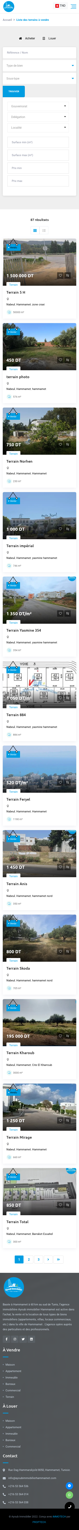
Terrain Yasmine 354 (23, 630)
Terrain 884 (16, 714)
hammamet (39, 389)
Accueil (7, 20)
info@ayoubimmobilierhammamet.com (32, 1478)
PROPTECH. (39, 1522)
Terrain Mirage (19, 1137)
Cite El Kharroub (42, 1065)
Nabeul (10, 304)
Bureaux (10, 1384)
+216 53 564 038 (18, 1502)
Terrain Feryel (18, 799)
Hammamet (23, 304)
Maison (10, 1364)
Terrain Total (17, 1221)
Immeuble (12, 1377)
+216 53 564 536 (18, 1486)
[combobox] (60, 5)
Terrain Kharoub (20, 1052)
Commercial (13, 1390)
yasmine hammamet (44, 558)
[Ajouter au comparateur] (67, 275)
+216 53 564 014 (18, 1494)
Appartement (13, 1371)
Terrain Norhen (19, 461)
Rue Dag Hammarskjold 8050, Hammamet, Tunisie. (39, 1470)
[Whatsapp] (69, 1495)
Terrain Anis (16, 883)
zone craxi (38, 304)
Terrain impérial (20, 545)
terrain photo (17, 376)
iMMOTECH (59, 1516)
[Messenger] (69, 1485)
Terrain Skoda (18, 968)
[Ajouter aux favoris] (60, 276)
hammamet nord (42, 896)
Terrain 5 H (15, 292)
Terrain (13, 284)
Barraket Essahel (42, 1234)
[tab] (35, 230)
